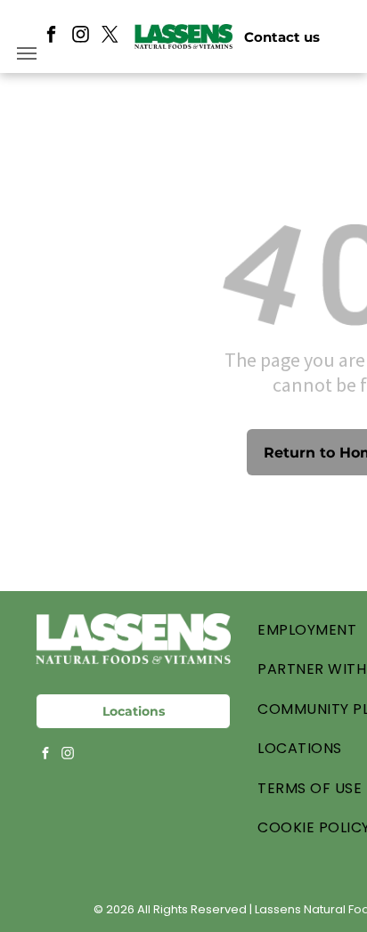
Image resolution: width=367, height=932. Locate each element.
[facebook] (51, 36)
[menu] (27, 53)
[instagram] (81, 36)
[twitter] (110, 36)
